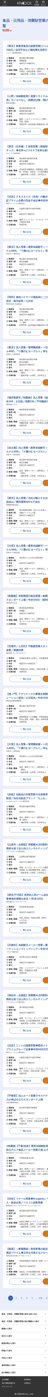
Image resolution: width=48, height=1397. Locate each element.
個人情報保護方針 (8, 1383)
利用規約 (27, 1379)
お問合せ (27, 1383)
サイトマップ (7, 1387)
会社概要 (5, 1379)
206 (40, 1298)
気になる (27, 81)
